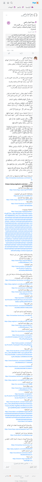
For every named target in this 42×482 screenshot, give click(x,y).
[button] (8, 3)
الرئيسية (28, 7)
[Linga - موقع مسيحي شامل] (35, 3)
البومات (10, 7)
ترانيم (19, 7)
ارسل (7, 466)
